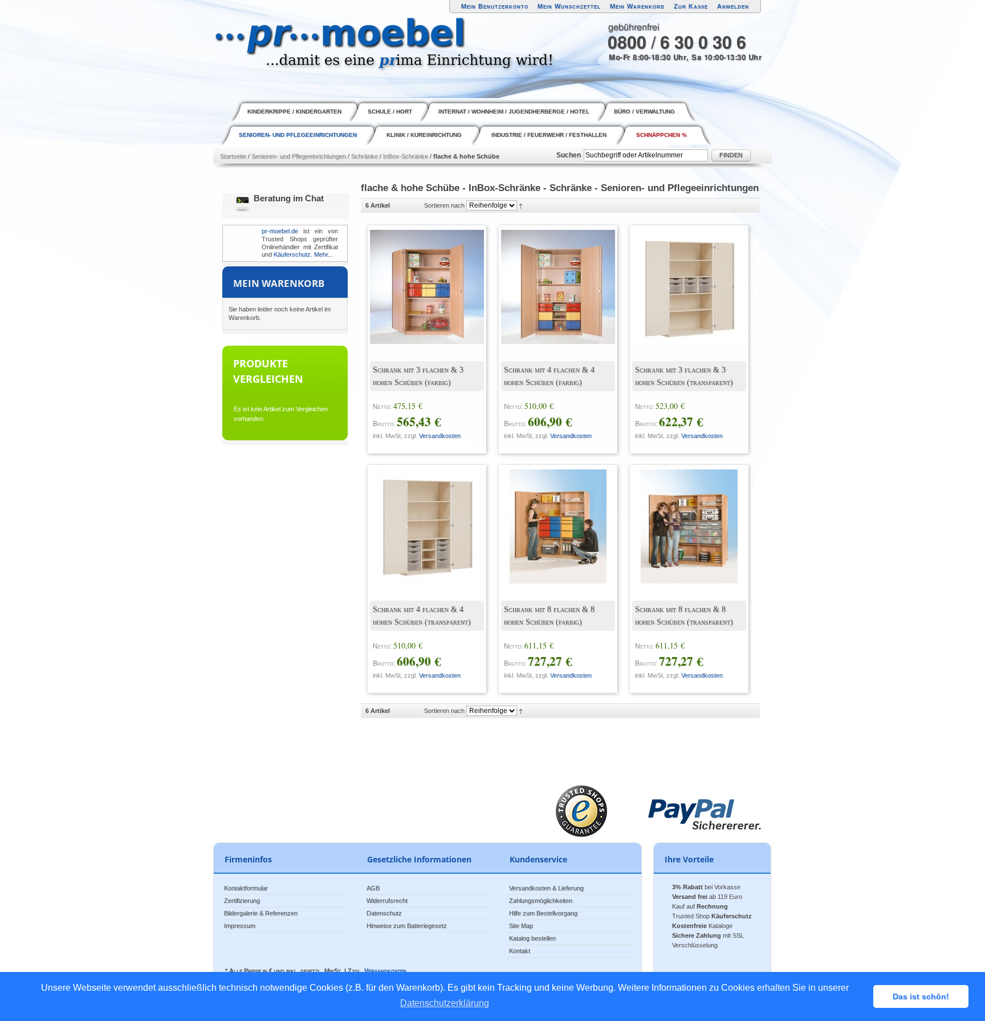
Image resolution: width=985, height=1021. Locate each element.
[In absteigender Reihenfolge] (521, 205)
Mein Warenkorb (637, 6)
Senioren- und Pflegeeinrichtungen (298, 156)
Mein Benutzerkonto (494, 6)
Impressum (239, 925)
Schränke (364, 156)
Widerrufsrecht (387, 900)
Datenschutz (384, 913)
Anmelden (733, 6)
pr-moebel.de (280, 231)
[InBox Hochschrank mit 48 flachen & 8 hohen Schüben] (549, 517)
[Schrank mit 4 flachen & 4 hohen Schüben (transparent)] (418, 517)
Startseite (233, 156)
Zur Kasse (691, 6)
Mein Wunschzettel (569, 6)
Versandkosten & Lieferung (546, 888)
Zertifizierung (242, 900)
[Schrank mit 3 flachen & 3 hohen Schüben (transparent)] (680, 278)
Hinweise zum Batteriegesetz (407, 925)
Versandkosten (440, 435)
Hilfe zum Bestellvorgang (543, 913)
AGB (373, 888)
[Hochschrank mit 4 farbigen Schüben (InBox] (549, 278)
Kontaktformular (246, 888)
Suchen (568, 155)
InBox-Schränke (405, 156)
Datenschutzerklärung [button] (444, 1003)
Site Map (521, 925)
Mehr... (323, 254)
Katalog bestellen (532, 938)
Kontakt (519, 950)
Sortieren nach (444, 205)
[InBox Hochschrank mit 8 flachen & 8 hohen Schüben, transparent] (680, 517)
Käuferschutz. (293, 254)
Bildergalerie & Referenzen (261, 913)
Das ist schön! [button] (921, 996)
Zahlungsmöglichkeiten (540, 900)
